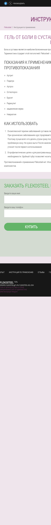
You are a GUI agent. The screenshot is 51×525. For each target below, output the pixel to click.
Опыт (2, 272)
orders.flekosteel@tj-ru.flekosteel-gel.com (17, 285)
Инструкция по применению (21, 272)
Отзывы (41, 272)
